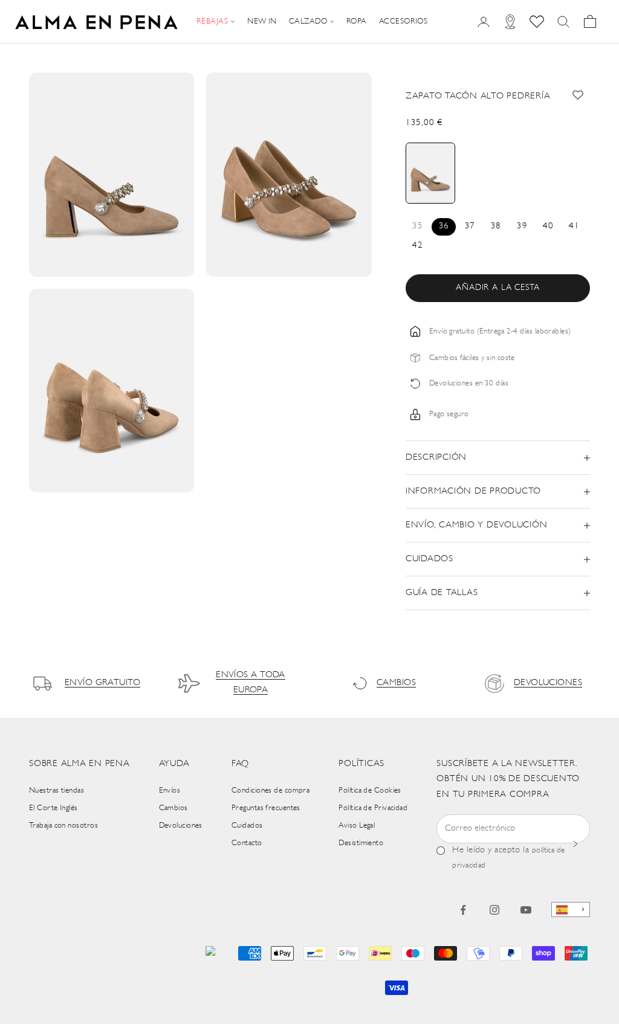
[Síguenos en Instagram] (494, 910)
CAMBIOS (396, 682)
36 (444, 226)
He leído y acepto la (508, 857)
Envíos (170, 790)
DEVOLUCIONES (548, 682)
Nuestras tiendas (56, 790)
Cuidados (247, 825)
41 (574, 226)
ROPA (356, 21)
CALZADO (308, 21)
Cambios (173, 808)
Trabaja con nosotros (63, 825)
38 (496, 226)
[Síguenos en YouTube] (526, 910)
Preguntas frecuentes (266, 808)
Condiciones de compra (271, 790)
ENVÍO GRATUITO (102, 682)
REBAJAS (212, 21)
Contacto (247, 843)
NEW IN (262, 21)
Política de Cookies (370, 790)
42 (417, 245)
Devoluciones (181, 825)
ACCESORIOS (403, 21)
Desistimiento (361, 843)
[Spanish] (570, 909)
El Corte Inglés (53, 808)
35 (417, 226)
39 (522, 226)
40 (548, 226)
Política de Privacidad (373, 808)
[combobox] (570, 909)
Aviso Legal (357, 825)
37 (470, 226)
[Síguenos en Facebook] (463, 910)
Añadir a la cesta (497, 287)
